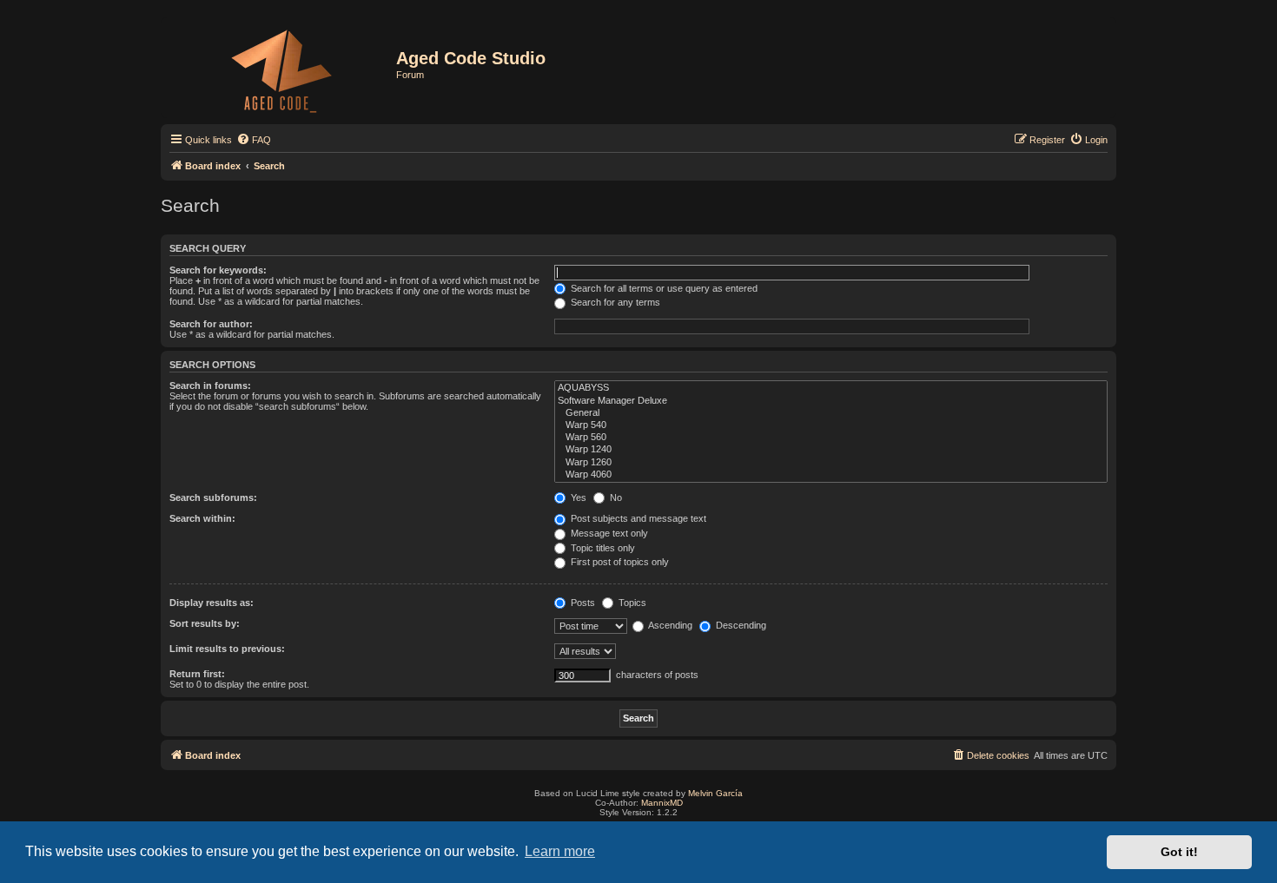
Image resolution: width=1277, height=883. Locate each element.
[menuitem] (253, 139)
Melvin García (715, 793)
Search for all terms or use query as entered (663, 288)
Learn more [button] (560, 851)
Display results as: (211, 602)
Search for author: (211, 324)
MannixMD (662, 802)
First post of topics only (618, 562)
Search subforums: (213, 497)
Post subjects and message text (637, 518)
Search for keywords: (218, 270)
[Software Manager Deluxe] (831, 401)
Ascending (669, 625)
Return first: (197, 674)
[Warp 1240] (831, 450)
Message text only (608, 533)
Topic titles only (601, 548)
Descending (739, 625)
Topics (631, 602)
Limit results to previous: (227, 648)
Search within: (202, 518)
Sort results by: (204, 623)
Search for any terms (614, 302)
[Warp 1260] (831, 463)
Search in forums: (210, 385)
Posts (581, 602)
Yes (577, 497)
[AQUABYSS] (831, 388)
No (614, 497)
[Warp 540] (831, 425)
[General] (831, 413)
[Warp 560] (831, 438)
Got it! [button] (1179, 852)
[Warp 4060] (831, 475)
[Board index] (280, 67)
